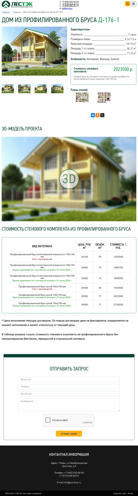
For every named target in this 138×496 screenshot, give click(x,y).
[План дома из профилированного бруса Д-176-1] (81, 102)
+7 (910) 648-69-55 (70, 4)
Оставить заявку (69, 433)
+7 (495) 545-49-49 (70, 2)
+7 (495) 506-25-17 (70, 6)
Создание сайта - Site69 (123, 493)
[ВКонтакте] (93, 115)
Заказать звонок (127, 3)
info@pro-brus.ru (67, 8)
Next (66, 88)
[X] (102, 115)
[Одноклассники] (98, 115)
